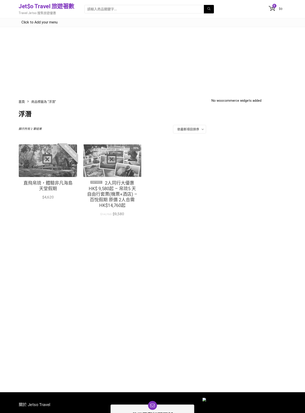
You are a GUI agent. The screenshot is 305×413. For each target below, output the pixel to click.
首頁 (22, 101)
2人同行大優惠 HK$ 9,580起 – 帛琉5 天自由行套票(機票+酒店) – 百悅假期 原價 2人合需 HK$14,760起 (112, 194)
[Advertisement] (152, 60)
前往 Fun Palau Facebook (112, 219)
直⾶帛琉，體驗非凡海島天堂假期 (48, 185)
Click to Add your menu (39, 22)
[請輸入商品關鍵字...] (209, 9)
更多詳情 (48, 202)
